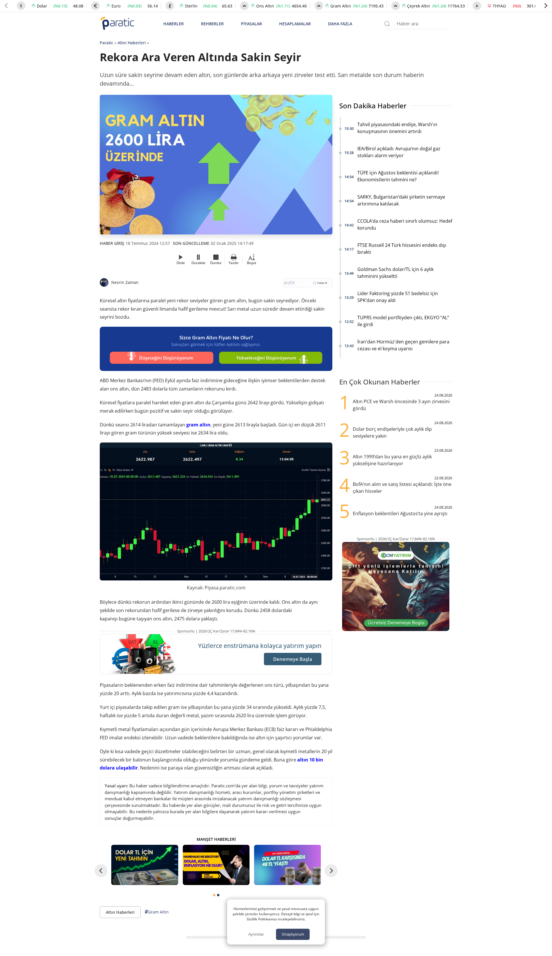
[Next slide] (545, 5)
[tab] (214, 895)
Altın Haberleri (132, 42)
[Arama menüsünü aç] (387, 23)
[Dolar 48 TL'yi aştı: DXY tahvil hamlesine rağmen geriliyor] (287, 865)
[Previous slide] (6, 5)
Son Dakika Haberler (373, 105)
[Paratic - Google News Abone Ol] (307, 284)
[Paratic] (117, 23)
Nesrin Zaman (125, 282)
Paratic (106, 42)
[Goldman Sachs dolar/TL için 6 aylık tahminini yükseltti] (144, 865)
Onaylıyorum (293, 934)
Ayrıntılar (256, 934)
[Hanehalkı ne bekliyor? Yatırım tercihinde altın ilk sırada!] (216, 865)
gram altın (198, 425)
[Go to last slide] (101, 870)
